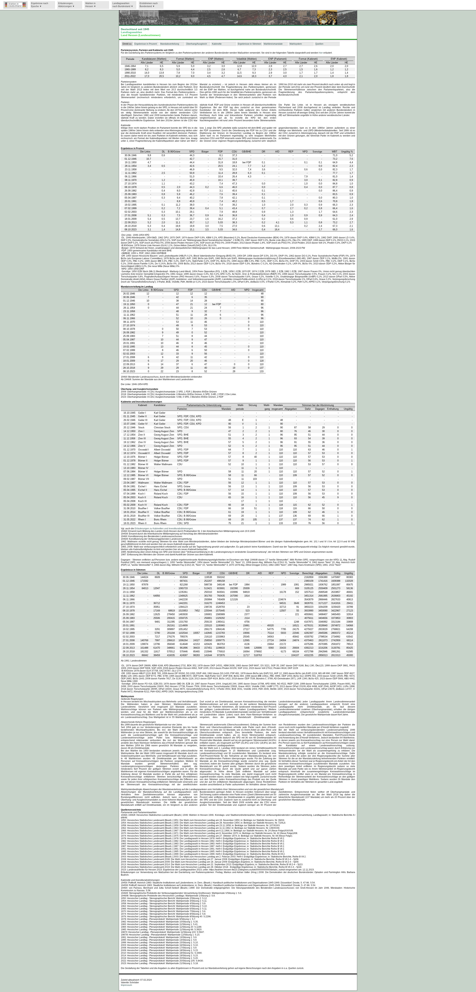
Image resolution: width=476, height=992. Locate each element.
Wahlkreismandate (273, 44)
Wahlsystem (296, 44)
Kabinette (217, 44)
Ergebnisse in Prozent (145, 44)
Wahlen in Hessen (90, 5)
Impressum (126, 985)
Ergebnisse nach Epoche (39, 5)
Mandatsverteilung (169, 44)
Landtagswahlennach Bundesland (121, 5)
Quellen (319, 44)
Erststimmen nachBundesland (149, 5)
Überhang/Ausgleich (196, 44)
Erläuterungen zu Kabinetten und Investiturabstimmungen (164, 528)
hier (321, 52)
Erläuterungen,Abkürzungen (65, 5)
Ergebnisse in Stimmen (249, 44)
